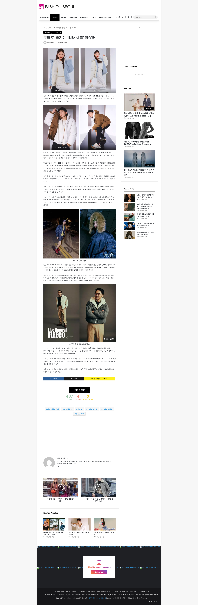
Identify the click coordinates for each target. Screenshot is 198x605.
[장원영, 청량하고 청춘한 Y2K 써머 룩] (105, 524)
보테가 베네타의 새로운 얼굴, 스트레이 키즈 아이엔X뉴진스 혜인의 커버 (145, 206)
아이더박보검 (92, 409)
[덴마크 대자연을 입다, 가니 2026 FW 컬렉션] (129, 235)
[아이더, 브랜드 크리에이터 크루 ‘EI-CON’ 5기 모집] (54, 524)
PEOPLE (93, 17)
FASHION (55, 17)
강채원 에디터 (51, 43)
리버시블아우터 (53, 409)
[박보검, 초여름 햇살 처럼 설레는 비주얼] (79, 524)
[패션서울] (57, 6)
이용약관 (91, 598)
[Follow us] (99, 563)
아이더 (79, 409)
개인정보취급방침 (100, 598)
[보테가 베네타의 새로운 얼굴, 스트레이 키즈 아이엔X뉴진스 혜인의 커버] (129, 207)
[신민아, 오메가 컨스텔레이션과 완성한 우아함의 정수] (129, 198)
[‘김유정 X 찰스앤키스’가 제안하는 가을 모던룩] (129, 217)
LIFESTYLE (84, 17)
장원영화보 (80, 414)
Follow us (99, 572)
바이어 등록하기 (79, 390)
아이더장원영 (107, 409)
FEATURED (44, 17)
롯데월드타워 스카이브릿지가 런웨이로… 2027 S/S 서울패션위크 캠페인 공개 (139, 172)
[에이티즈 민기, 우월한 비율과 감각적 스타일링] (129, 226)
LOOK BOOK (73, 17)
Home (47, 28)
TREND (63, 17)
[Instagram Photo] (47, 556)
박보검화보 (68, 409)
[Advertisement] (117, 6)
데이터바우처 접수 (105, 17)
